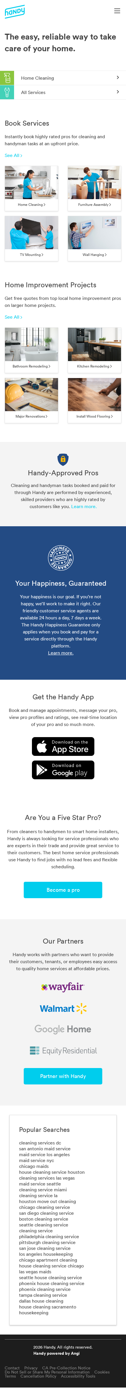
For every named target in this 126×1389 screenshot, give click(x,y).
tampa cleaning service (43, 1295)
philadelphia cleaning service (49, 1236)
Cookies (102, 1372)
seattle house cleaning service (50, 1277)
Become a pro (63, 889)
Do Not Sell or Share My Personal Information (47, 1372)
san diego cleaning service (46, 1213)
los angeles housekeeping (46, 1254)
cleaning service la (38, 1195)
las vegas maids (35, 1271)
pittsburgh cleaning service (47, 1242)
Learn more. (84, 506)
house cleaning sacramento (47, 1307)
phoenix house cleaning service (51, 1283)
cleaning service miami (43, 1189)
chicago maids (34, 1166)
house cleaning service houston (52, 1172)
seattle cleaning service (43, 1225)
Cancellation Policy (38, 1376)
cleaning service (36, 1230)
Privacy (31, 1368)
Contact (12, 1368)
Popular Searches (44, 1129)
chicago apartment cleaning (48, 1260)
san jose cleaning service (45, 1248)
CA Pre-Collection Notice (66, 1368)
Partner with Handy (63, 1076)
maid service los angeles (44, 1154)
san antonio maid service (45, 1148)
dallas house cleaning (41, 1301)
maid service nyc (36, 1160)
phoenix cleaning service (45, 1289)
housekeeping (33, 1312)
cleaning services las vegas (47, 1178)
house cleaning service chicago (51, 1266)
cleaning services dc (40, 1143)
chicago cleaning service (44, 1207)
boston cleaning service (43, 1219)
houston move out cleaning (47, 1201)
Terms (10, 1376)
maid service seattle (40, 1184)
